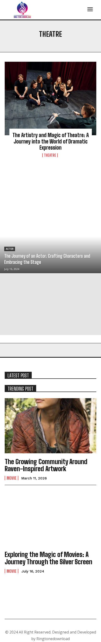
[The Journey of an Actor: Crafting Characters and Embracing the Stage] (50, 242)
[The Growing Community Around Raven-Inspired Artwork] (50, 425)
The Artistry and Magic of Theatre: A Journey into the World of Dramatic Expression (50, 141)
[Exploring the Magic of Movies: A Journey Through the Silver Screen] (50, 518)
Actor (9, 249)
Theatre (50, 155)
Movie (11, 478)
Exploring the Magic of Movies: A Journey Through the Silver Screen (48, 558)
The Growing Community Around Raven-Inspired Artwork (46, 465)
